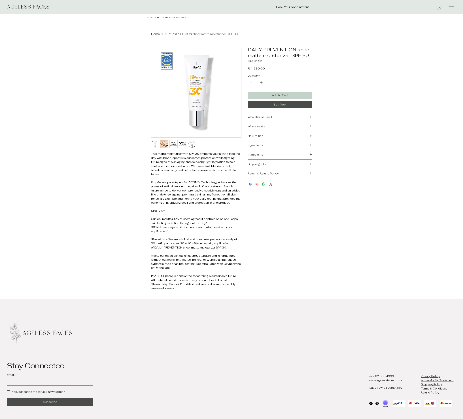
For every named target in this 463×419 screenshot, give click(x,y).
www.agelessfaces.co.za (385, 380)
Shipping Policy (431, 384)
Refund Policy (430, 392)
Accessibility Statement (437, 380)
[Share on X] (271, 184)
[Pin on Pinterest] (257, 184)
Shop (157, 17)
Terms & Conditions (434, 388)
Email (12, 374)
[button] (439, 7)
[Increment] (261, 82)
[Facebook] (371, 403)
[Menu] (450, 7)
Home (149, 17)
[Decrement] (250, 82)
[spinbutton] (256, 82)
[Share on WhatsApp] (264, 184)
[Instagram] (377, 403)
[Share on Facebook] (250, 184)
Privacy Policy (430, 376)
